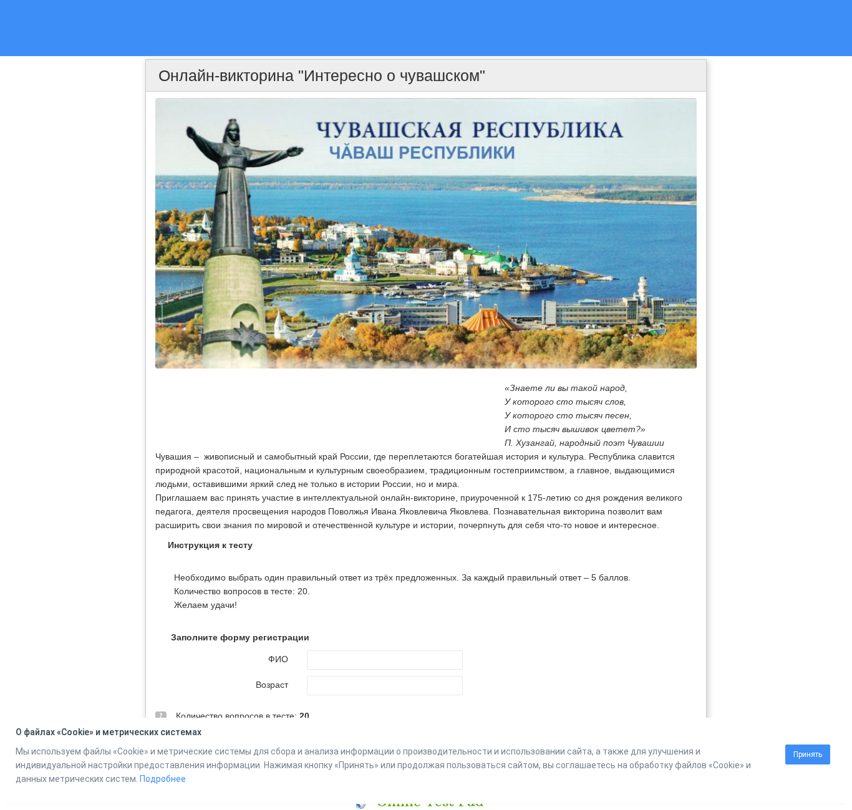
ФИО (278, 659)
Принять (807, 754)
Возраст (272, 685)
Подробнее (163, 779)
